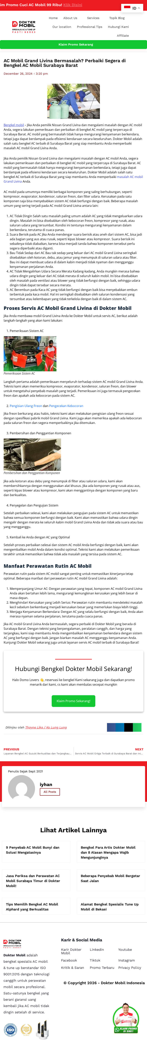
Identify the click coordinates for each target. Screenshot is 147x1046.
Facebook (69, 960)
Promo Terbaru (102, 968)
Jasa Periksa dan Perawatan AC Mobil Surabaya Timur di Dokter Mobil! (33, 881)
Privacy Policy (129, 968)
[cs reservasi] (126, 1019)
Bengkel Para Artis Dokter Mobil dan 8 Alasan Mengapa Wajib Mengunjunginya (108, 852)
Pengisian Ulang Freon (26, 406)
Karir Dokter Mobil (71, 951)
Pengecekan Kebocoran (66, 406)
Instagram (126, 960)
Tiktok (95, 960)
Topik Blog (117, 18)
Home (53, 18)
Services (93, 18)
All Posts (50, 792)
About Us (70, 18)
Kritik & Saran (72, 968)
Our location (61, 27)
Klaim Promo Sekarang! (73, 701)
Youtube (125, 950)
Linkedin (97, 950)
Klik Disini (62, 4)
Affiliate (123, 35)
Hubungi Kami (118, 27)
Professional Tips (89, 27)
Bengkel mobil (14, 125)
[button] (111, 727)
